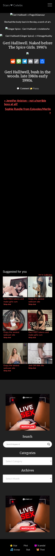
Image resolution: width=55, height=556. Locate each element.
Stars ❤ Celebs (13, 5)
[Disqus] (27, 156)
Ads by (45, 275)
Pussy (36, 88)
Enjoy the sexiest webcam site (36, 300)
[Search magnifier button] (49, 444)
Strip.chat (7, 304)
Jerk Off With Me (36, 365)
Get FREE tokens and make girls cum (14, 300)
